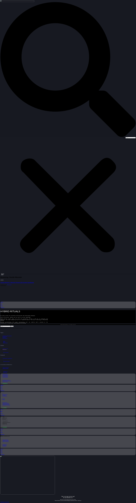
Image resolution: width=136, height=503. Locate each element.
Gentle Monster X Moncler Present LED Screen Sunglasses (17, 282)
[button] (68, 69)
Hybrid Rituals (9, 284)
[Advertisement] (32, 293)
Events (1, 305)
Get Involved (2, 307)
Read (1, 430)
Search (124, 137)
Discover (1, 302)
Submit (12, 326)
